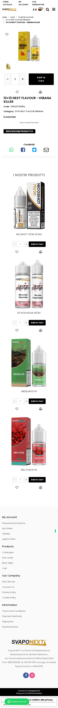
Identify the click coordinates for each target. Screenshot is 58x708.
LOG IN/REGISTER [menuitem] (38, 3)
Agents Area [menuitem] (8, 538)
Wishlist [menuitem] (6, 533)
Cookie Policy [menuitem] (9, 597)
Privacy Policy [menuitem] (9, 592)
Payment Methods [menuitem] (12, 616)
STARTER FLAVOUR (25, 17)
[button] (29, 46)
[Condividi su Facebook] (23, 150)
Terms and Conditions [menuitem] (13, 610)
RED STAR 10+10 (29, 469)
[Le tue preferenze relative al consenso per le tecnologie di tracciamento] (55, 531)
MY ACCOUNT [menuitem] (23, 3)
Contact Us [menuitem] (8, 587)
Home (4, 17)
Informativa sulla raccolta (17, 704)
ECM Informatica (34, 693)
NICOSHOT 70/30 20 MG (29, 234)
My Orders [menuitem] (7, 528)
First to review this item (29, 122)
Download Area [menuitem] (10, 626)
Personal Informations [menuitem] (13, 523)
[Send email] (46, 150)
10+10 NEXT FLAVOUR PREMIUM (18, 20)
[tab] (19, 131)
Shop (12, 17)
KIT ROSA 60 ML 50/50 (29, 312)
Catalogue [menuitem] (8, 552)
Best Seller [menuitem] (7, 562)
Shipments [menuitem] (8, 621)
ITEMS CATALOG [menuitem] (7, 3)
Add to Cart (41, 79)
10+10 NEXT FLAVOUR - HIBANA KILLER (23, 22)
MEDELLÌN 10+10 (29, 391)
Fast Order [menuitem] (7, 557)
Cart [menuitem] (4, 568)
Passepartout (34, 691)
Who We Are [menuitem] (8, 581)
